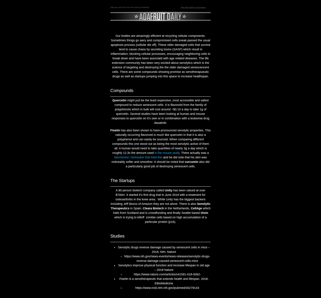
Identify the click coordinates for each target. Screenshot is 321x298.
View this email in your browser (193, 7)
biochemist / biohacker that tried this (138, 157)
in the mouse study (167, 152)
